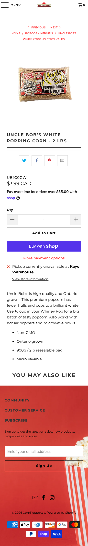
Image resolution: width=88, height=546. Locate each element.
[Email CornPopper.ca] (35, 498)
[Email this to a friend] (62, 160)
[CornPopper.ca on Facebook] (43, 498)
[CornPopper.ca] (44, 5)
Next (54, 27)
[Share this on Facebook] (37, 160)
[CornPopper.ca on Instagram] (52, 498)
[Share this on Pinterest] (49, 160)
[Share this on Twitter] (24, 160)
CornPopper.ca (34, 512)
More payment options (44, 258)
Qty (10, 210)
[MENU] (2, 5)
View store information (30, 279)
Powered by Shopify (61, 512)
